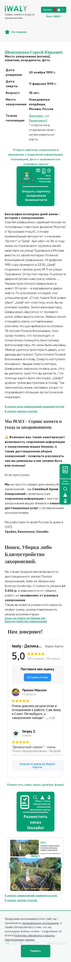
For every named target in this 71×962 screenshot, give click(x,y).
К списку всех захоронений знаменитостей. (34, 406)
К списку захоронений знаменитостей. (31, 895)
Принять (35, 951)
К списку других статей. (21, 411)
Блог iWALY (53, 16)
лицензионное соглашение (40, 923)
